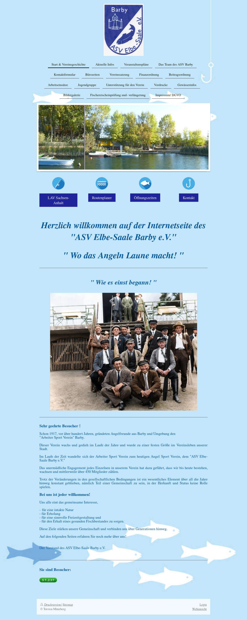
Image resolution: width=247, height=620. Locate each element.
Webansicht (199, 609)
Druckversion (52, 604)
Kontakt (189, 197)
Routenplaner (102, 197)
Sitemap (68, 604)
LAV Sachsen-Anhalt (58, 200)
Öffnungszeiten (145, 197)
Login (203, 604)
